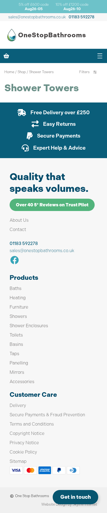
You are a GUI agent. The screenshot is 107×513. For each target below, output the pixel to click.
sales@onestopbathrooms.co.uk (37, 17)
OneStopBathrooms (52, 35)
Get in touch (75, 497)
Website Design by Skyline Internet (69, 504)
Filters (84, 72)
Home (9, 72)
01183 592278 (81, 17)
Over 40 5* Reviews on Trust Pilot (52, 204)
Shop (22, 72)
